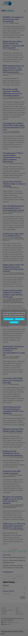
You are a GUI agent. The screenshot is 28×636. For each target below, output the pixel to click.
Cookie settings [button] (14, 322)
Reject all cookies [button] (19, 319)
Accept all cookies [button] (8, 319)
